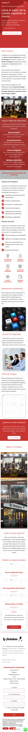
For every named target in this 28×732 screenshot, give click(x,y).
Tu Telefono (14, 701)
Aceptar (5, 728)
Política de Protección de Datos (8, 659)
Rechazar (13, 728)
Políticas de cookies (6, 662)
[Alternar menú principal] (25, 2)
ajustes (20, 725)
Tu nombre (14, 687)
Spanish (18, 729)
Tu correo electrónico (14, 694)
